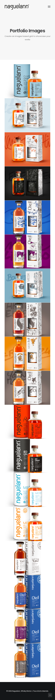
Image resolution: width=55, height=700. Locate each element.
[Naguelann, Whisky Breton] (17, 6)
